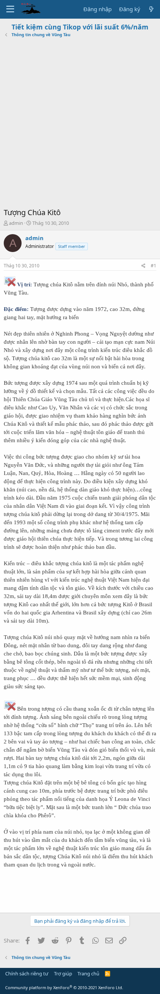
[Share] (143, 266)
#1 (153, 265)
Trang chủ (88, 973)
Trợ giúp (63, 973)
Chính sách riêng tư (26, 973)
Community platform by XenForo (64, 987)
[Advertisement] (80, 123)
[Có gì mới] (151, 9)
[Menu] (10, 9)
